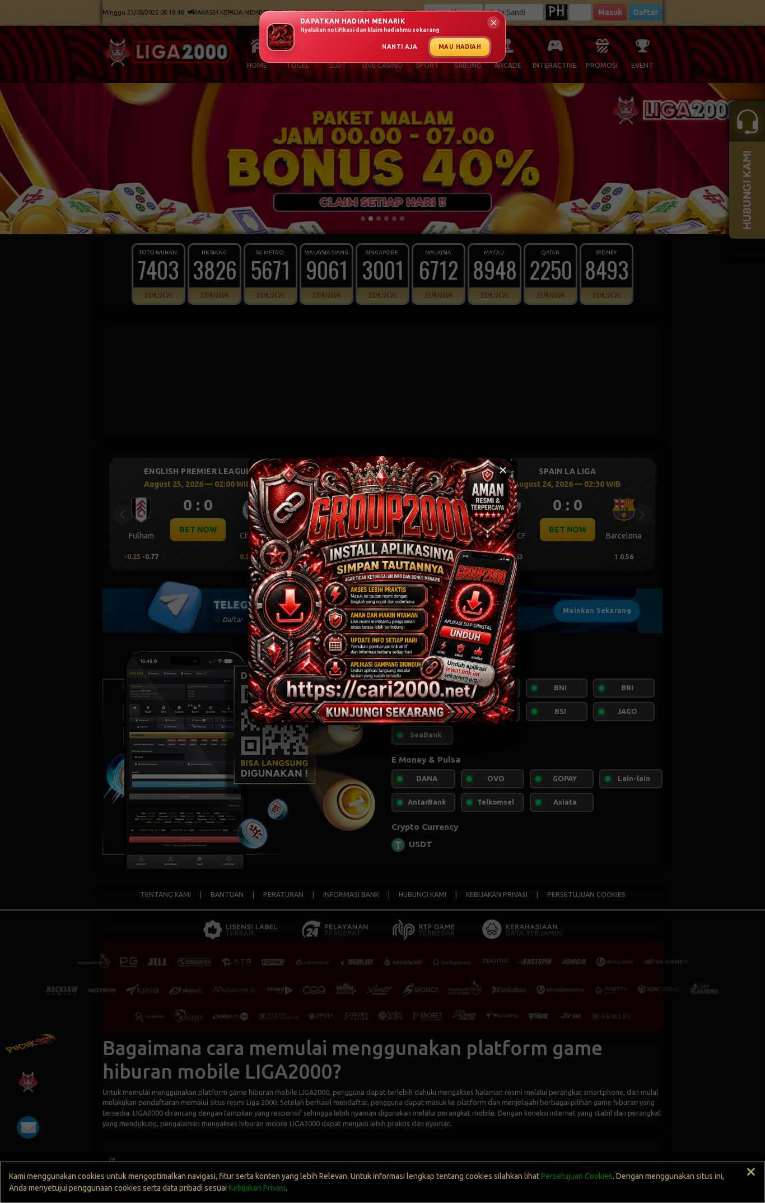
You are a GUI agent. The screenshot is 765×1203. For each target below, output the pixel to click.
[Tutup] (502, 470)
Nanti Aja (399, 46)
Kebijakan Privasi (257, 1187)
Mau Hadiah (460, 46)
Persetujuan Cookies (577, 1176)
